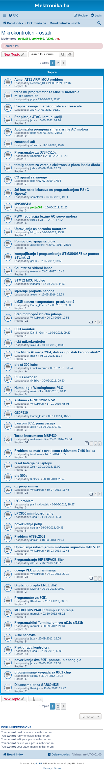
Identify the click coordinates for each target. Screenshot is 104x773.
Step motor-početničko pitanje (38, 314)
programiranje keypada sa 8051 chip (42, 672)
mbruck (35, 613)
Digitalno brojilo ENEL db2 (35, 585)
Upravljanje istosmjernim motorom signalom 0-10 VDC (57, 547)
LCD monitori (24, 329)
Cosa (33, 516)
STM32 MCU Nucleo (29, 280)
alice (33, 426)
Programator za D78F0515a (35, 152)
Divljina (34, 588)
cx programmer (26, 486)
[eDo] (49, 38)
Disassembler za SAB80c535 (36, 685)
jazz (32, 120)
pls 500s (20, 476)
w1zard (34, 145)
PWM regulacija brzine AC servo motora (45, 216)
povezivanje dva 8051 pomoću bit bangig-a (47, 660)
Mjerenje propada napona (34, 291)
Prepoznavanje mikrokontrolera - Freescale (48, 106)
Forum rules (11, 45)
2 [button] (58, 63)
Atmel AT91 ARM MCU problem (38, 79)
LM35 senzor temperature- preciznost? (44, 302)
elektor (34, 271)
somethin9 (36, 197)
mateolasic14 (38, 439)
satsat (34, 527)
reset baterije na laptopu (33, 463)
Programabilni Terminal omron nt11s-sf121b (48, 622)
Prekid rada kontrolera (31, 647)
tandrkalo (36, 454)
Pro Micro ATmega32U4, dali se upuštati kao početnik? (57, 352)
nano (33, 132)
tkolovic (35, 479)
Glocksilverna (38, 368)
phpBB (39, 763)
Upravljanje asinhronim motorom (40, 229)
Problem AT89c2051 (29, 536)
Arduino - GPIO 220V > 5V (34, 400)
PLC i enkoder (25, 377)
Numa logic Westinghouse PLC (38, 388)
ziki (32, 109)
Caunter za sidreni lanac (33, 268)
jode (32, 168)
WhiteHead (37, 317)
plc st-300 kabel (26, 365)
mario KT (35, 391)
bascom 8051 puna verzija (34, 423)
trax (57, 38)
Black (33, 219)
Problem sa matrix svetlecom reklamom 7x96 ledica (54, 451)
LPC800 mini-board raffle (33, 513)
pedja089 (24, 38)
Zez (32, 466)
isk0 (32, 563)
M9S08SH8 (22, 204)
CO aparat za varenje (30, 177)
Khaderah (36, 155)
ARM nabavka (25, 635)
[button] (63, 63)
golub (33, 260)
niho (32, 180)
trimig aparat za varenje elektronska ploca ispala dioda (57, 165)
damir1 (34, 539)
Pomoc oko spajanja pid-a (34, 241)
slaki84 (34, 345)
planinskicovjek (39, 504)
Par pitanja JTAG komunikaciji (38, 117)
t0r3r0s (34, 380)
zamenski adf (24, 142)
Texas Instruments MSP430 (35, 436)
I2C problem (24, 501)
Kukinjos (35, 688)
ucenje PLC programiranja (35, 570)
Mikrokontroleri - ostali (26, 33)
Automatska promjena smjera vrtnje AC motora (51, 129)
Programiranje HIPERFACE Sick (39, 560)
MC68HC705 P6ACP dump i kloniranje (43, 610)
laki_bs (34, 232)
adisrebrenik (37, 244)
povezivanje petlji (28, 524)
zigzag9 (35, 283)
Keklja (34, 675)
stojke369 (38, 38)
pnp (32, 99)
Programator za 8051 (30, 598)
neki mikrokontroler (29, 341)
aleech (34, 294)
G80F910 (21, 413)
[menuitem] (13, 15)
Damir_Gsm (37, 305)
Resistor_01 (37, 83)
